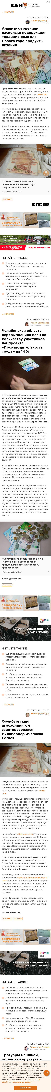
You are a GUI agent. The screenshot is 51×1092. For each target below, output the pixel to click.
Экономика (7, 199)
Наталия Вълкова (40, 714)
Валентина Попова (39, 1047)
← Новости (8, 12)
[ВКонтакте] (33, 204)
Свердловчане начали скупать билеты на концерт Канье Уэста (27, 696)
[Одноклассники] (37, 204)
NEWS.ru (42, 95)
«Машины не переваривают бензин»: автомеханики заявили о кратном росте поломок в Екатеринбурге (26, 276)
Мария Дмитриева (39, 323)
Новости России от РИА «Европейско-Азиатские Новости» (19, 5)
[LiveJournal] (47, 204)
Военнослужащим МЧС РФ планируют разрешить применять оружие (25, 1019)
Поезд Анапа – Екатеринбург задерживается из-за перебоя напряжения (21, 286)
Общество (18, 918)
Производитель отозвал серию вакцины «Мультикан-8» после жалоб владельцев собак (27, 687)
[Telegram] (40, 204)
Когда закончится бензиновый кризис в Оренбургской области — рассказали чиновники (26, 266)
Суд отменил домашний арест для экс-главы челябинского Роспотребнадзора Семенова (26, 297)
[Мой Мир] (44, 204)
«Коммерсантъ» (25, 834)
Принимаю (25, 1088)
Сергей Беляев (39, 21)
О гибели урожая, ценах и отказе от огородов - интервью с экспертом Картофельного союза (24, 677)
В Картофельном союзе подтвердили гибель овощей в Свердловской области (27, 305)
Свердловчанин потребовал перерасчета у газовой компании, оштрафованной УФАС (27, 1001)
